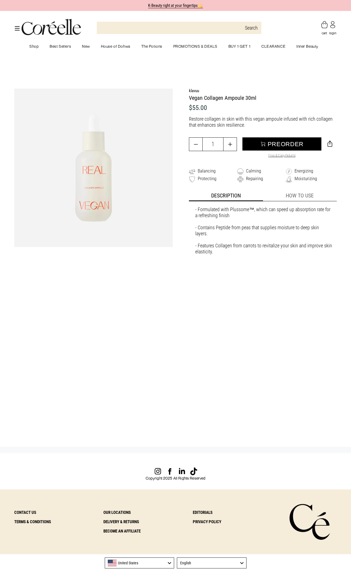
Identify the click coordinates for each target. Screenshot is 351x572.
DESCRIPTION (226, 195)
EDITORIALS (203, 512)
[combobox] (139, 562)
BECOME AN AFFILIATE (122, 531)
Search (251, 28)
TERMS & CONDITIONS (32, 521)
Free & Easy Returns (282, 155)
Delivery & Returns (121, 521)
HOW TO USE (300, 195)
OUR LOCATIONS (117, 512)
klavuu (194, 90)
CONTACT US (25, 512)
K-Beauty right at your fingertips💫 (175, 5)
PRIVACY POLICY (207, 521)
